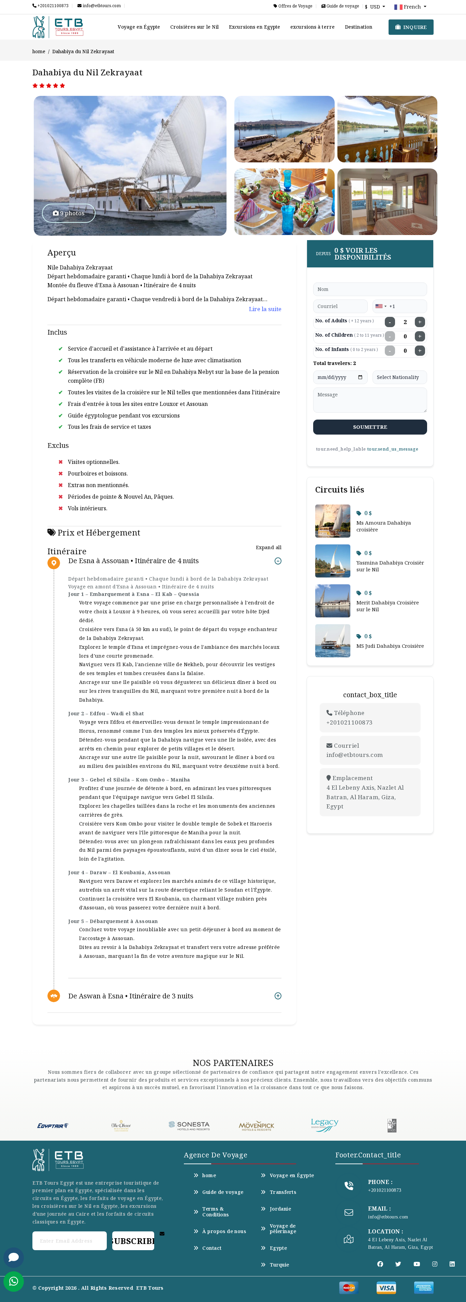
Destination (358, 27)
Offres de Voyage (294, 6)
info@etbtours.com (101, 6)
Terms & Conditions (215, 1211)
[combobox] (381, 306)
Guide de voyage (342, 6)
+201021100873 (53, 6)
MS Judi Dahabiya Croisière (390, 645)
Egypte (278, 1248)
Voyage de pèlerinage (283, 1228)
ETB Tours (150, 1288)
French (412, 6)
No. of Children (349, 335)
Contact (211, 1248)
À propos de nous (224, 1231)
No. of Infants (346, 349)
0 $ (368, 513)
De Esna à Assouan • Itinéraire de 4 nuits (133, 561)
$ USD (373, 6)
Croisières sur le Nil (194, 27)
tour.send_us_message (392, 449)
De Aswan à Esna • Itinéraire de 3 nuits (130, 995)
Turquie (279, 1265)
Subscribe (133, 1240)
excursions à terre (312, 27)
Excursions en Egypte (254, 27)
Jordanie (280, 1209)
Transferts (283, 1192)
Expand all (268, 547)
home (38, 51)
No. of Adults (344, 320)
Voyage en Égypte (139, 27)
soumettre (370, 426)
